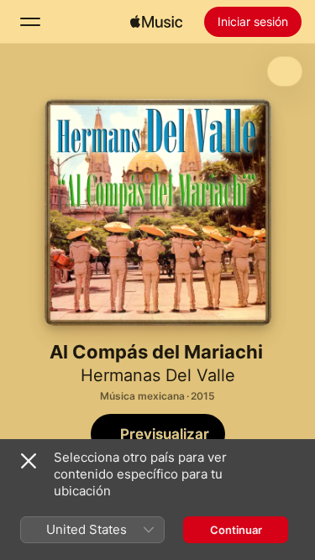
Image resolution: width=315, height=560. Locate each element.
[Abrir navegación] (30, 21)
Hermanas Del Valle (158, 375)
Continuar (236, 529)
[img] (156, 21)
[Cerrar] (28, 460)
